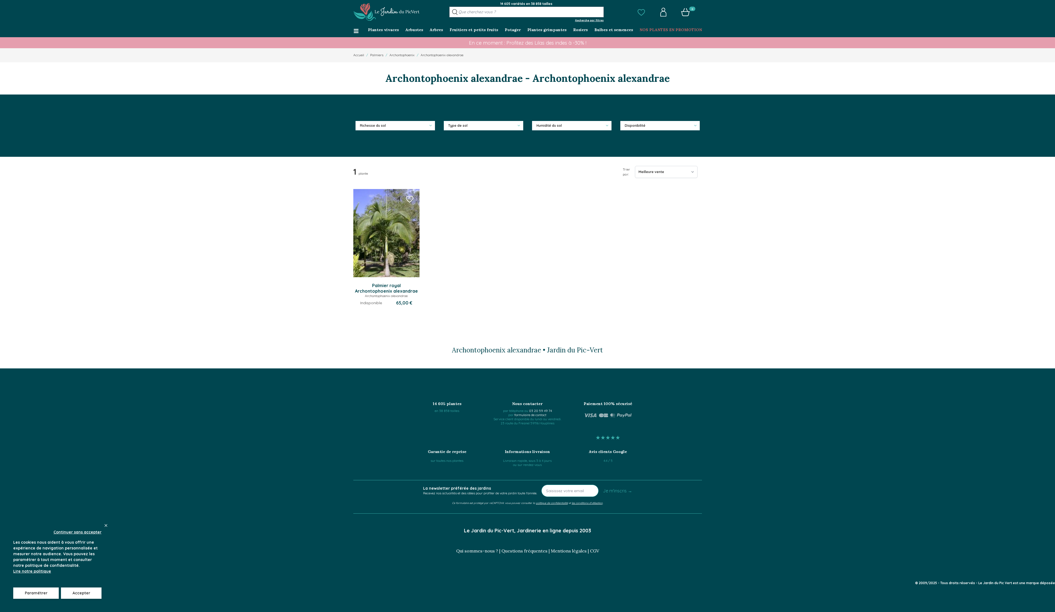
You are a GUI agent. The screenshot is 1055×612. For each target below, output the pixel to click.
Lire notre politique (32, 571)
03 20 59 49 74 (540, 411)
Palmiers (376, 55)
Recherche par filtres (589, 20)
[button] (641, 12)
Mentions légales (569, 551)
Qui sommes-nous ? (477, 551)
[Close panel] (106, 525)
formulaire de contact (530, 415)
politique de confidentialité (552, 503)
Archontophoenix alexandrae (442, 55)
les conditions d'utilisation (587, 503)
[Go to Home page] (386, 12)
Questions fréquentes (524, 551)
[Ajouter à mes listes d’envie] (409, 198)
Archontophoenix (402, 55)
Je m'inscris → (617, 491)
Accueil (358, 55)
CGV (594, 551)
